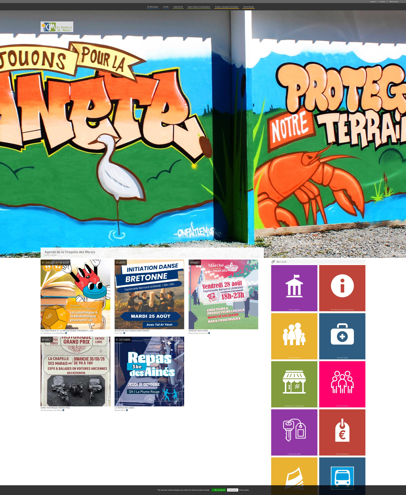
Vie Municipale (152, 7)
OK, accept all (219, 490)
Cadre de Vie (178, 7)
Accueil (372, 1)
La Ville (166, 7)
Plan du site (394, 1)
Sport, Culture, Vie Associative (199, 7)
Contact (382, 1)
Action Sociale (248, 7)
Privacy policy (244, 490)
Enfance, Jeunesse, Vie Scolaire (226, 7)
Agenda (53, 255)
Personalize (232, 490)
